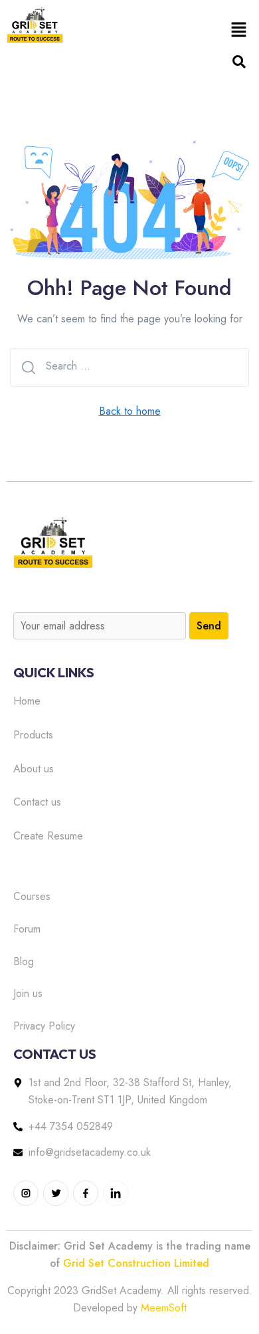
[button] (239, 29)
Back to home (130, 411)
